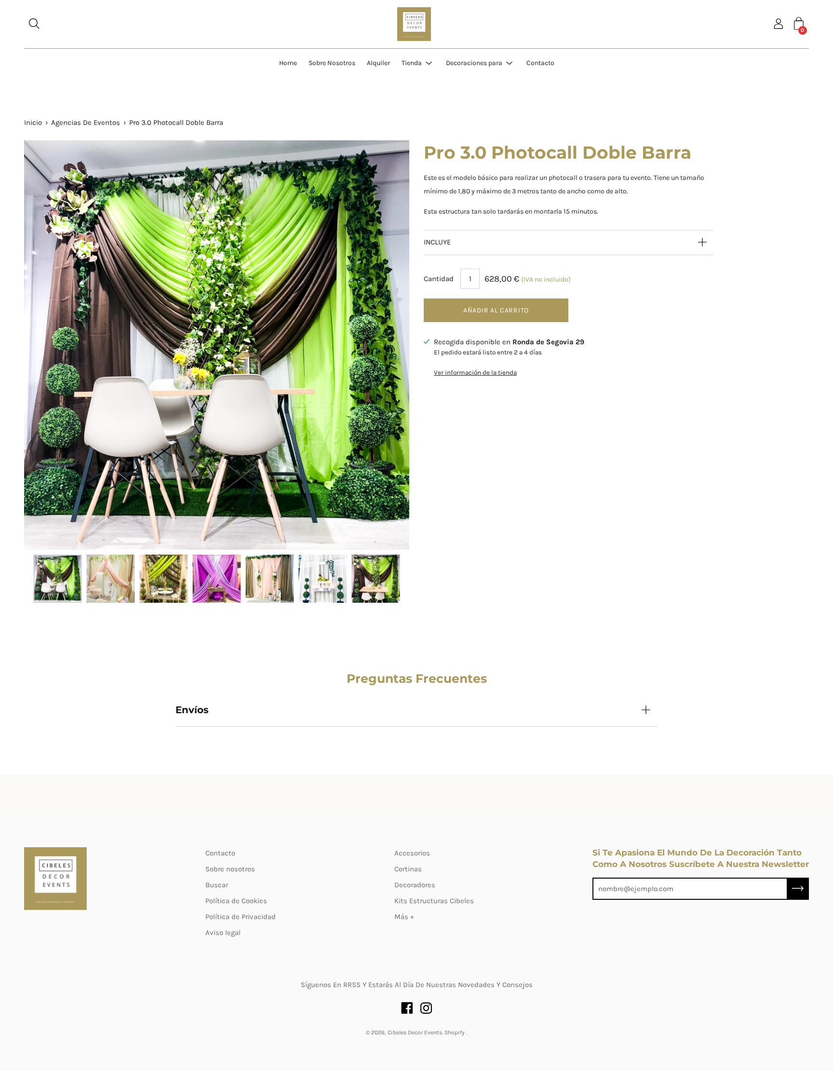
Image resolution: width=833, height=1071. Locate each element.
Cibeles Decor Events (415, 1032)
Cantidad (439, 278)
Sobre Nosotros (332, 63)
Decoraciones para (474, 63)
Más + (404, 916)
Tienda (412, 63)
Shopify (454, 1032)
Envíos (192, 710)
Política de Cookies (236, 900)
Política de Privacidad (240, 916)
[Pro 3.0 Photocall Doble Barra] (57, 579)
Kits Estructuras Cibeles (434, 900)
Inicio (33, 122)
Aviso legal (223, 932)
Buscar (216, 885)
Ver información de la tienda (475, 372)
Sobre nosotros (230, 869)
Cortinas (408, 869)
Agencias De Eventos (85, 122)
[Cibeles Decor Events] (414, 24)
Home (288, 63)
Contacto (540, 63)
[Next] (385, 345)
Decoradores (414, 885)
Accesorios (412, 853)
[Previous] (48, 345)
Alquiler (378, 63)
